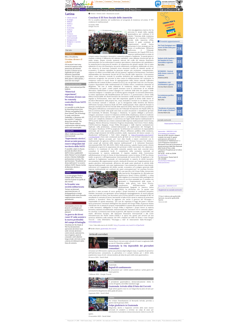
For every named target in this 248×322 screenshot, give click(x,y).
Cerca (139, 10)
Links (69, 46)
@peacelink (161, 131)
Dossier (69, 44)
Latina (69, 14)
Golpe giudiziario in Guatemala (123, 305)
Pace (70, 10)
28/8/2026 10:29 (172, 186)
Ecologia (105, 10)
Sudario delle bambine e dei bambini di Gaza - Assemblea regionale (167, 60)
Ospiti (112, 10)
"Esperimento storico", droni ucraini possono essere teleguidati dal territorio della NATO (75, 142)
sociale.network (164, 120)
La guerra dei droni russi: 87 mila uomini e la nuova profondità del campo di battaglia (75, 218)
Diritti (69, 26)
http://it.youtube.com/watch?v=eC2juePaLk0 (129, 225)
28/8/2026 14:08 (172, 131)
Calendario (120, 10)
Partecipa (117, 1)
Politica (69, 24)
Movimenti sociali (113, 14)
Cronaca (70, 34)
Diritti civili (101, 14)
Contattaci (108, 1)
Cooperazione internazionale (72, 37)
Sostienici (125, 1)
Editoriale (70, 54)
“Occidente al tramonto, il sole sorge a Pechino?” (167, 109)
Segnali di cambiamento (120, 267)
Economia (70, 28)
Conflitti (69, 131)
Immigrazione (72, 40)
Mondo (82, 10)
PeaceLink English (73, 84)
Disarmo (68, 203)
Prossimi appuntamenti (170, 41)
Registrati (172, 10)
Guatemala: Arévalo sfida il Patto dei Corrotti (130, 286)
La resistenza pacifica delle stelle (166, 96)
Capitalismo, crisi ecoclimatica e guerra (166, 83)
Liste (127, 10)
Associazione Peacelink (172, 123)
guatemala (104, 229)
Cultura (76, 10)
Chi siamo (99, 1)
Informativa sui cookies (144, 320)
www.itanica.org (94, 222)
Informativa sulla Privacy (130, 320)
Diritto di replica (156, 320)
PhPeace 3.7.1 (117, 320)
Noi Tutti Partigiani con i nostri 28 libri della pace (167, 46)
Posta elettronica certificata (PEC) (171, 320)
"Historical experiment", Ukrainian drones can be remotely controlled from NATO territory (75, 98)
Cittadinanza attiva (93, 10)
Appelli (69, 32)
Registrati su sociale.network (170, 190)
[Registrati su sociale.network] (168, 7)
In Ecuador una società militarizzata (74, 185)
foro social (112, 229)
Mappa (132, 10)
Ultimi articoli (72, 18)
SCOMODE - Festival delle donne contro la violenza (166, 73)
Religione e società (74, 42)
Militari (69, 22)
